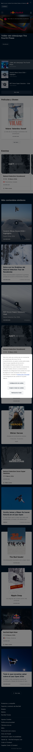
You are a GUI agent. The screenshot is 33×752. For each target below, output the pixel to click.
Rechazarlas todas (16, 392)
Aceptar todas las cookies (16, 388)
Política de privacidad (23, 374)
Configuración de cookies (16, 383)
